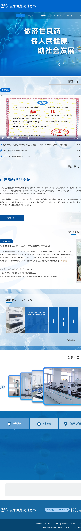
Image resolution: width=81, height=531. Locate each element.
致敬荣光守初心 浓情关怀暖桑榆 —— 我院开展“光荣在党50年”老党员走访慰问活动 (29, 270)
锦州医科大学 (36, 493)
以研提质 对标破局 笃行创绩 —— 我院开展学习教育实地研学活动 (23, 273)
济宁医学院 (25, 493)
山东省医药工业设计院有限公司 (49, 486)
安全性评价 (27, 300)
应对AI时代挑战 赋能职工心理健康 (16, 150)
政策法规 (17, 423)
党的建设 (58, 16)
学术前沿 (46, 423)
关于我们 (31, 16)
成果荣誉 (74, 524)
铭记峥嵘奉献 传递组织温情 (11, 266)
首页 (20, 16)
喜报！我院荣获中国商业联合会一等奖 (17, 156)
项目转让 (11, 300)
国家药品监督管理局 (16, 489)
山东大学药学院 (14, 493)
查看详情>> (48, 258)
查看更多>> (12, 218)
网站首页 (39, 524)
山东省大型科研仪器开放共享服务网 (54, 489)
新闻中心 (45, 16)
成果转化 (71, 16)
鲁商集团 (12, 486)
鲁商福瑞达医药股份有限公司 (27, 486)
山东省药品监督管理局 (32, 489)
